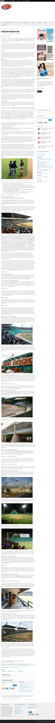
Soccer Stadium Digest (18, 712)
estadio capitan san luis (8, 695)
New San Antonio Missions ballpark (42, 176)
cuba (3, 695)
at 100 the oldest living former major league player (21, 122)
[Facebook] (7, 688)
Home (3, 22)
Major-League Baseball (9, 22)
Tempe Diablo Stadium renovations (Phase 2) (44, 169)
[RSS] (3, 688)
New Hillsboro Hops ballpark (41, 163)
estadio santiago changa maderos (7, 697)
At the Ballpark (38, 22)
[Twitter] (5, 688)
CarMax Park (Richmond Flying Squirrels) (43, 161)
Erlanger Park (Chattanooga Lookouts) (43, 162)
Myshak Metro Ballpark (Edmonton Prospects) (44, 164)
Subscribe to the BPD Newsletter (10, 0)
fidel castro (16, 697)
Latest (38, 126)
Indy (20, 22)
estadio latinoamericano (16, 696)
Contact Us (2, 0)
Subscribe (39, 91)
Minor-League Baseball (15, 33)
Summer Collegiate (26, 22)
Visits (20, 33)
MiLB (16, 22)
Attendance (4, 25)
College (33, 22)
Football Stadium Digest (18, 710)
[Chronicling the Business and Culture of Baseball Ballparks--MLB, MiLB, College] (6, 9)
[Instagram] (11, 688)
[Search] (52, 112)
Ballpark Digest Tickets (18, 711)
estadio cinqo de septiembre (19, 695)
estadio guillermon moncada (29, 695)
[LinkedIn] (9, 688)
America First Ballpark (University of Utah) (43, 158)
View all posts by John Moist (7, 676)
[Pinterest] (13, 688)
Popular (42, 126)
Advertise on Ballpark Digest (26, 0)
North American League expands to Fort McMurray (9, 699)
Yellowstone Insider (18, 713)
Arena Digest (17, 709)
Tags (45, 126)
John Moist (3, 33)
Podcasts (45, 22)
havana (20, 697)
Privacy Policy (18, 0)
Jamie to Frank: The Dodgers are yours (29, 699)
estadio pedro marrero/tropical (26, 696)
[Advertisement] (36, 11)
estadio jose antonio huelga (6, 696)
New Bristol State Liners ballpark (42, 173)
